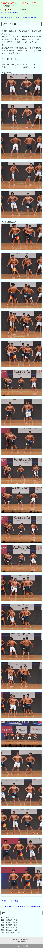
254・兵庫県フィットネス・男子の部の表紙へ (18, 17)
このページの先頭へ (23, 946)
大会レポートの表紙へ (9, 12)
